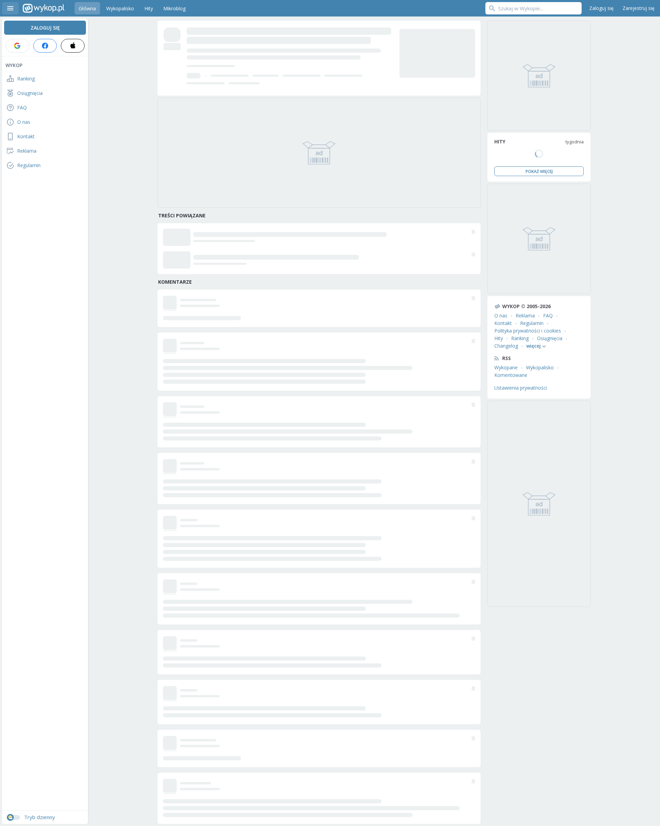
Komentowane (510, 375)
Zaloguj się (601, 8)
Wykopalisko (540, 367)
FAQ (548, 315)
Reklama (525, 315)
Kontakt (503, 323)
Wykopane (506, 367)
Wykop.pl (43, 8)
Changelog (506, 346)
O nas (500, 315)
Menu (10, 8)
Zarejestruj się (638, 8)
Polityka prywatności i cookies (527, 330)
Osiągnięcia (549, 338)
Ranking (520, 338)
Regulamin (531, 323)
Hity (498, 338)
